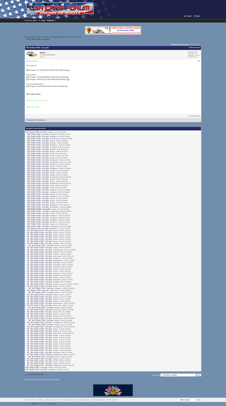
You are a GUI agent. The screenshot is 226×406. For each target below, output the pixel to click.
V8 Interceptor (56, 138)
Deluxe (54, 170)
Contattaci (40, 400)
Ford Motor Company (74, 37)
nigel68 (57, 243)
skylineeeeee (58, 260)
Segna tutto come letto (98, 400)
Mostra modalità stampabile (35, 374)
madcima (54, 147)
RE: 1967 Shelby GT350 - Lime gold (39, 230)
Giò (53, 153)
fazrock (57, 252)
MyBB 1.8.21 (35, 403)
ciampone (54, 217)
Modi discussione (194, 47)
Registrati (50, 20)
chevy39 (57, 267)
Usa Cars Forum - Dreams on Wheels (37, 37)
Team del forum (30, 400)
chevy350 (54, 160)
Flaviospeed (55, 162)
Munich (54, 143)
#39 (199, 61)
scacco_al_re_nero (60, 284)
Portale (189, 16)
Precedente (31, 120)
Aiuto (198, 16)
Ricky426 (54, 192)
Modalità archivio (84, 400)
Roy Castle (58, 256)
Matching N (55, 168)
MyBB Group (52, 403)
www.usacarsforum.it (51, 400)
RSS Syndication (112, 400)
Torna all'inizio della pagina (68, 400)
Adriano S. (54, 134)
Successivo (40, 120)
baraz (42, 53)
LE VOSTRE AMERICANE (58, 37)
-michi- (54, 155)
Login (43, 20)
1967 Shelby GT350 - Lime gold (36, 132)
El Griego (57, 262)
